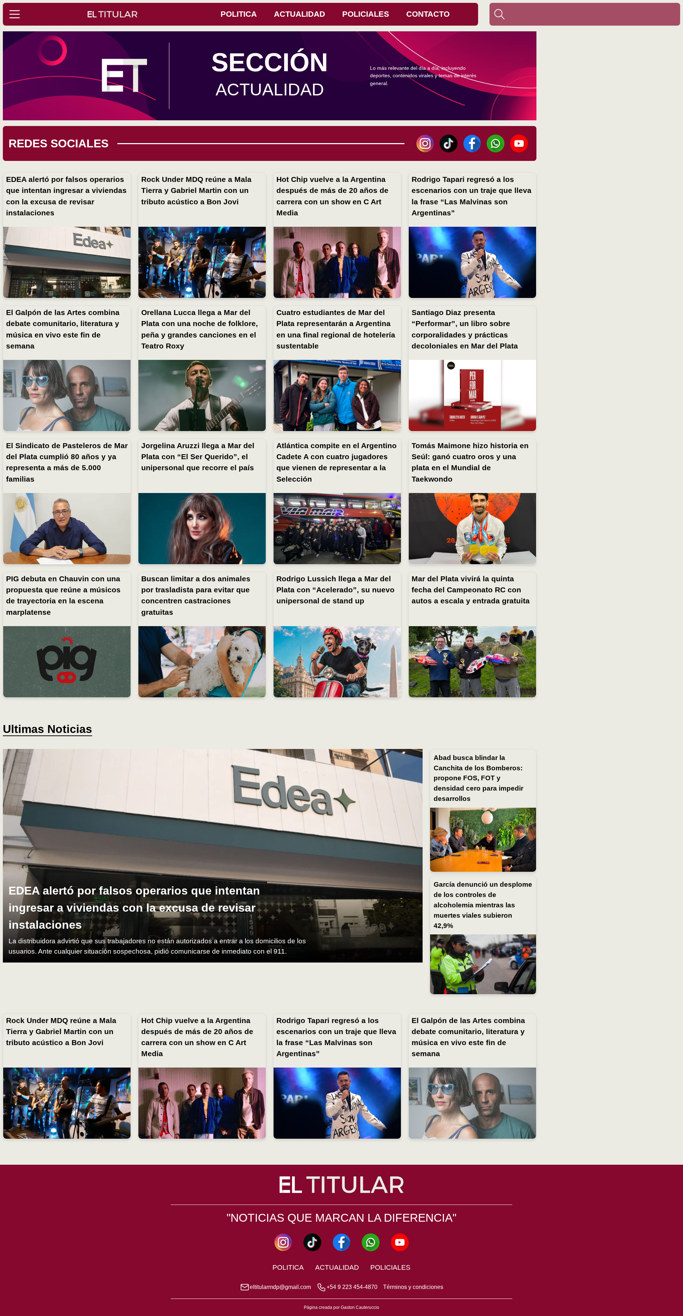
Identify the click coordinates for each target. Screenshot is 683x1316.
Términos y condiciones (413, 1287)
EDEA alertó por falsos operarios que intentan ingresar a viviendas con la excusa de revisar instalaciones (134, 907)
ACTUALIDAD (299, 14)
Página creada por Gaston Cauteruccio (341, 1307)
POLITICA (239, 14)
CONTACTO (428, 14)
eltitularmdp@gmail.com (280, 1287)
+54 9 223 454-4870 (352, 1287)
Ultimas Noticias (47, 729)
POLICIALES (365, 14)
